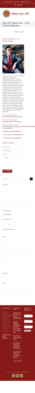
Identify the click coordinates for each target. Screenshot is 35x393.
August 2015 (6, 267)
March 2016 (6, 254)
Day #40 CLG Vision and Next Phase (12, 198)
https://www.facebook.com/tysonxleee (12, 121)
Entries (6, 290)
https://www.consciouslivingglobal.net (11, 131)
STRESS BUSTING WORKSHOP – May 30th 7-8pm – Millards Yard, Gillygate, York (17, 327)
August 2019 (6, 240)
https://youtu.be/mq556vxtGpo (14, 137)
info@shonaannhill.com (25, 1)
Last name (27, 319)
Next (22, 31)
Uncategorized (7, 277)
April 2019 (6, 244)
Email (26, 324)
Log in (5, 286)
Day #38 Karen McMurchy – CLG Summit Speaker (16, 204)
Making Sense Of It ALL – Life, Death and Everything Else (17, 315)
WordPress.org (7, 296)
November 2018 (7, 247)
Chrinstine (6, 224)
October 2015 (6, 260)
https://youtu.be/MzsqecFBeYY (15, 134)
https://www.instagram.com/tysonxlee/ (12, 116)
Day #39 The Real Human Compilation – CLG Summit (17, 201)
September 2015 (7, 264)
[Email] (21, 5)
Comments (7, 293)
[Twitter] (18, 5)
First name (27, 313)
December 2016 (7, 250)
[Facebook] (15, 5)
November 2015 (7, 257)
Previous (17, 31)
